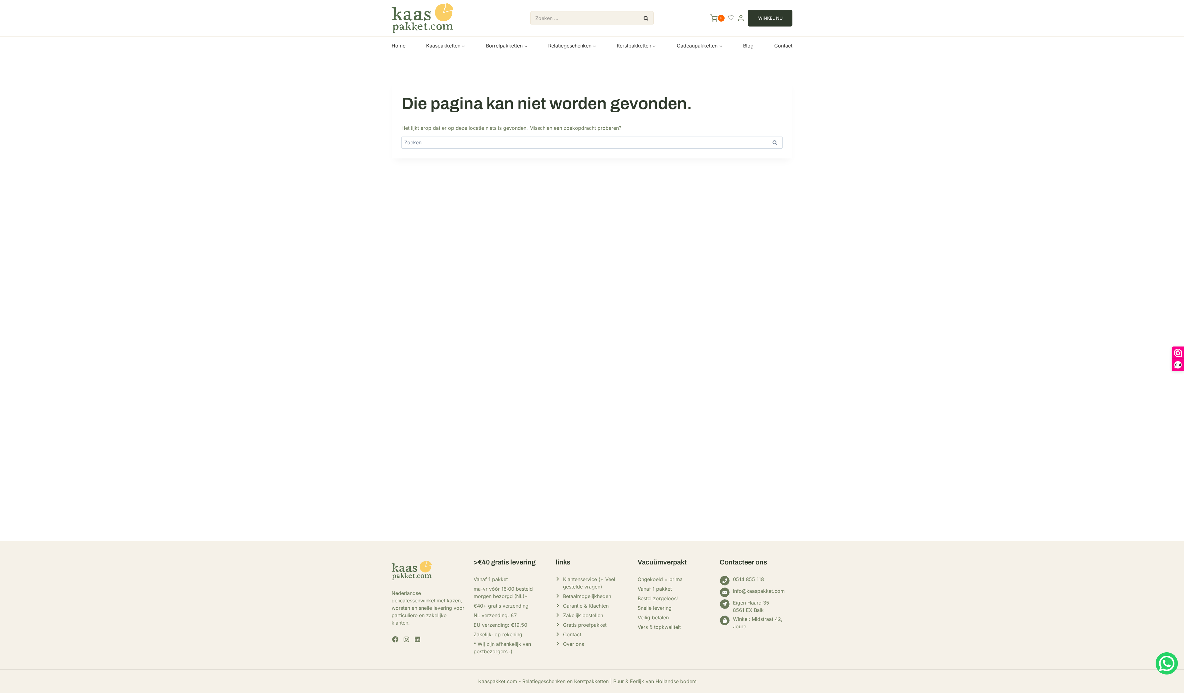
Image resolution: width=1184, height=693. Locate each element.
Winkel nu (770, 18)
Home (398, 46)
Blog (748, 46)
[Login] (741, 18)
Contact (783, 46)
